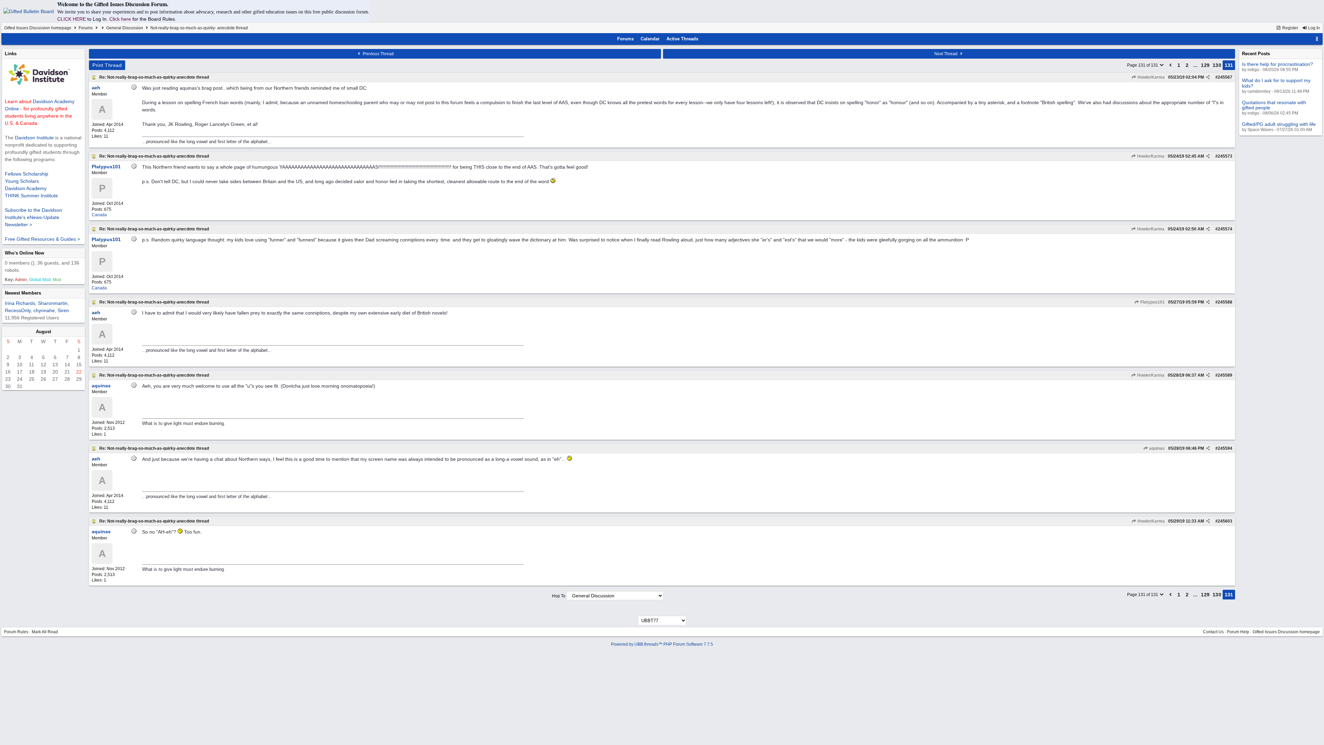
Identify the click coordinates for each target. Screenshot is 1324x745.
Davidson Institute (34, 137)
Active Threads (682, 38)
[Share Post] (1208, 77)
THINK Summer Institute (31, 195)
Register (1289, 28)
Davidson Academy (26, 188)
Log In (1313, 28)
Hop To (558, 596)
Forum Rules (16, 631)
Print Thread (107, 65)
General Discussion (124, 28)
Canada (99, 214)
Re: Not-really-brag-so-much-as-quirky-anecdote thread (154, 77)
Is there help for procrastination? (1277, 64)
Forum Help (1238, 631)
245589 (1225, 375)
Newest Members (23, 293)
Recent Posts (1256, 53)
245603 (1225, 521)
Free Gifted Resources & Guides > (42, 239)
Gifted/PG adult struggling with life (1279, 124)
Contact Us (1213, 631)
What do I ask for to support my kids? (1276, 83)
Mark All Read (45, 631)
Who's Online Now (24, 253)
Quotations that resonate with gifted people (1274, 105)
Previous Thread (378, 53)
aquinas (1156, 448)
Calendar (650, 38)
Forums (86, 28)
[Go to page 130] (1170, 65)
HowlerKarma (1150, 77)
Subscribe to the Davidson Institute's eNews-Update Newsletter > (33, 217)
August (43, 331)
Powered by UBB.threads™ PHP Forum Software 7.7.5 (662, 644)
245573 (1225, 156)
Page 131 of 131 (1143, 65)
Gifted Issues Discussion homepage (37, 28)
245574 (1225, 229)
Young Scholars (22, 181)
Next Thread (946, 53)
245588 (1225, 302)
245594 (1225, 448)
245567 (1225, 77)
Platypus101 (1152, 302)
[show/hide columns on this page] (1317, 39)
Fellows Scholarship (26, 174)
